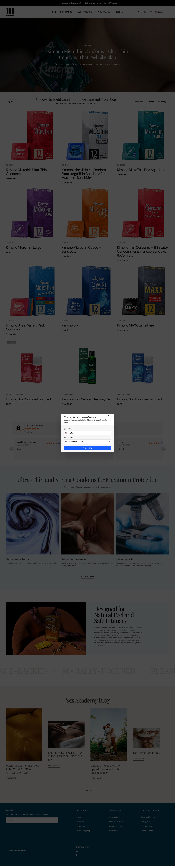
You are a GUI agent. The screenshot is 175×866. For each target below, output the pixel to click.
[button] (87, 433)
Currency (70, 437)
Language (70, 429)
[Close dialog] (108, 415)
